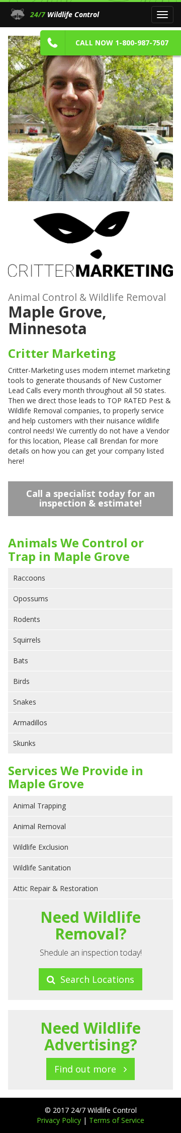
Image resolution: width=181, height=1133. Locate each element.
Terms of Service (116, 1120)
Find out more (89, 1069)
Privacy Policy (60, 1120)
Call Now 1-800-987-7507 (121, 42)
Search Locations (94, 979)
